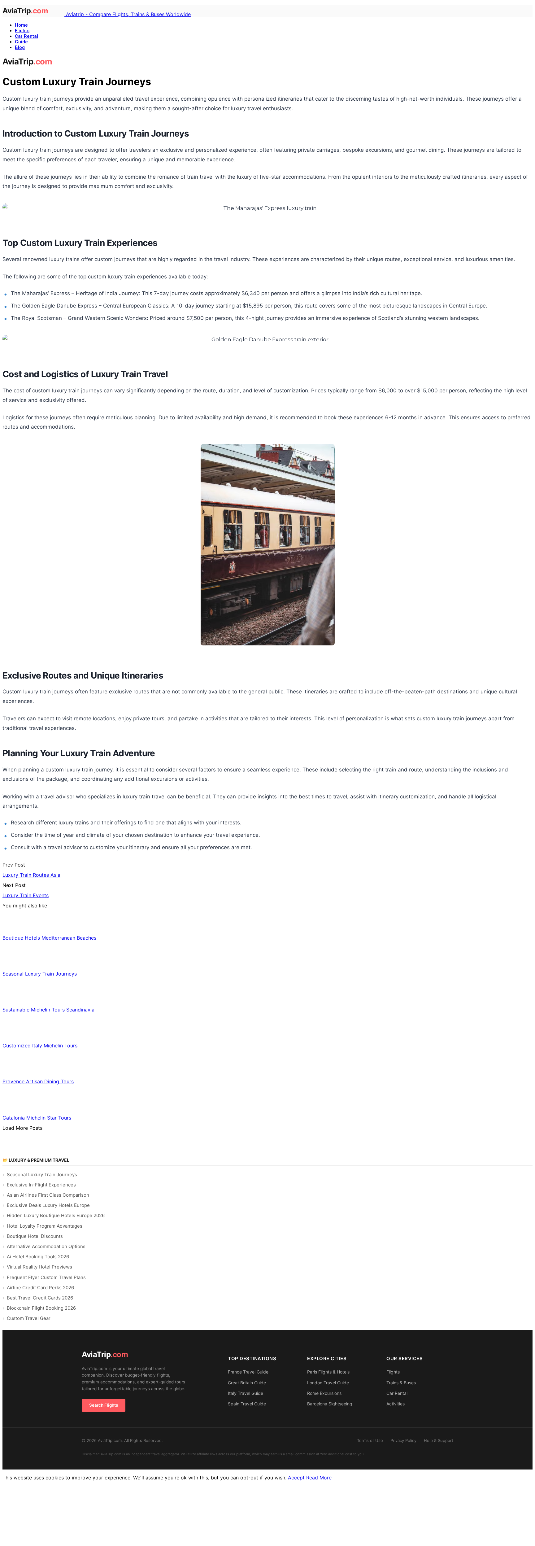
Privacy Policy (403, 1440)
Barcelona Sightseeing (329, 1403)
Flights (22, 30)
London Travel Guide (328, 1382)
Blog (20, 47)
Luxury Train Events (25, 895)
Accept (296, 1477)
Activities (395, 1403)
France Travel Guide (248, 1371)
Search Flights (103, 1405)
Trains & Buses (401, 1382)
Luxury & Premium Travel (38, 960)
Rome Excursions (324, 1393)
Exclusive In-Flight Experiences (41, 1185)
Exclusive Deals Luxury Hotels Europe (48, 1205)
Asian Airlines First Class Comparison (48, 1195)
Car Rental (26, 36)
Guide (21, 42)
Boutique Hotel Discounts (35, 1236)
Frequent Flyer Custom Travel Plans (46, 1277)
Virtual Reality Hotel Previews (39, 1267)
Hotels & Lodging (33, 923)
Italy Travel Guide (245, 1393)
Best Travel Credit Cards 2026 (40, 1298)
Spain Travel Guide (247, 1403)
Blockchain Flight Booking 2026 (41, 1308)
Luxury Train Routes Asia (31, 875)
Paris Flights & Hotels (328, 1371)
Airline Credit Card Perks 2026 (40, 1288)
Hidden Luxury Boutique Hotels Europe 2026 (56, 1215)
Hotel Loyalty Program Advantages (44, 1226)
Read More (319, 1477)
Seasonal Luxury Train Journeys (42, 1174)
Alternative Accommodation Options (46, 1246)
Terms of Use (370, 1440)
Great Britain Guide (247, 1382)
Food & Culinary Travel (38, 996)
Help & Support (438, 1440)
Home (21, 25)
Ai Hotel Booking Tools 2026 (38, 1257)
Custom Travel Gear (28, 1318)
